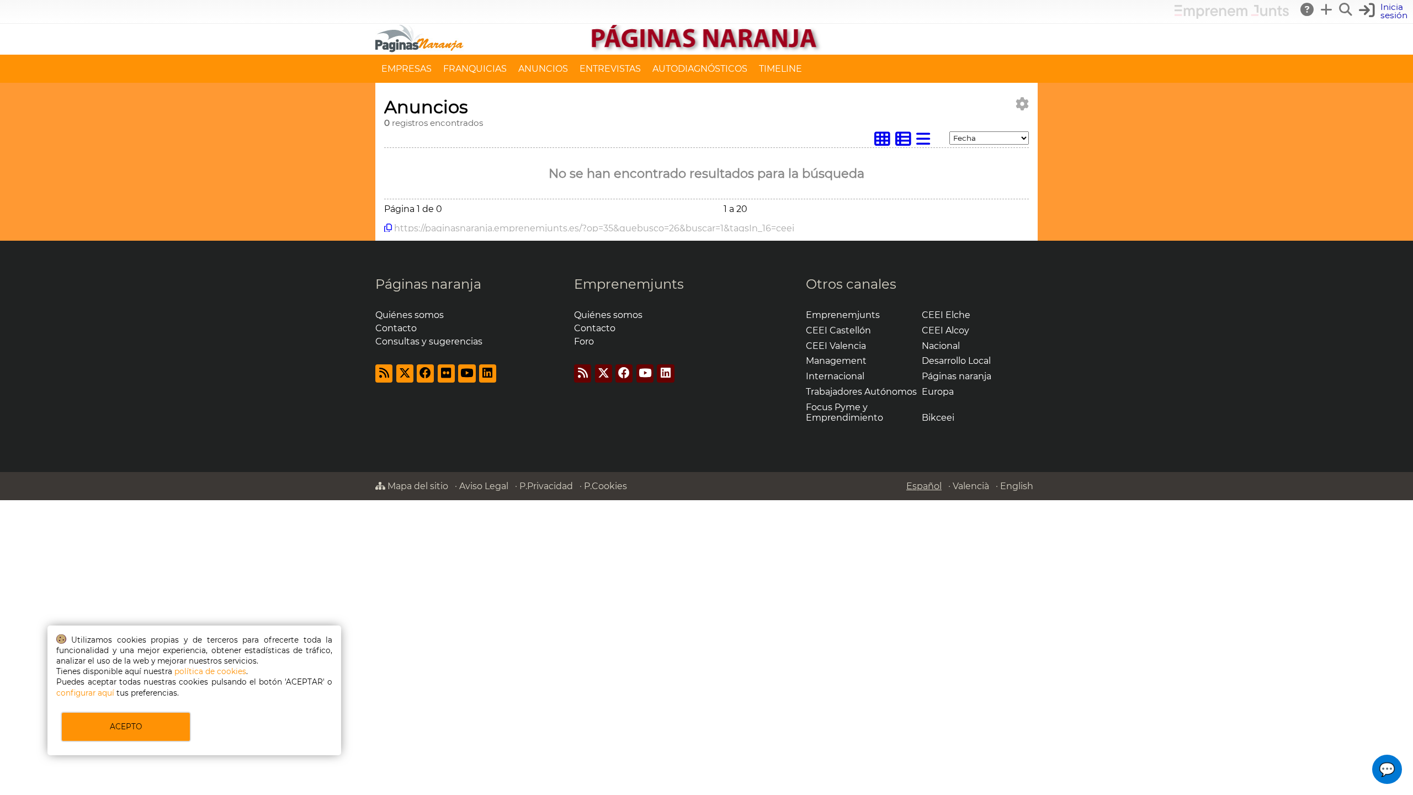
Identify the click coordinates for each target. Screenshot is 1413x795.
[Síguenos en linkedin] (487, 373)
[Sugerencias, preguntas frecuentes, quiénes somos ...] (1308, 9)
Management (836, 361)
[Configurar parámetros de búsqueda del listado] (1022, 104)
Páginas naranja (428, 284)
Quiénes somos (409, 315)
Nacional (941, 346)
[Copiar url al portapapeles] (388, 228)
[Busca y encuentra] (1346, 9)
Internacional (835, 376)
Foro (584, 341)
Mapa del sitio (416, 486)
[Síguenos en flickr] (446, 373)
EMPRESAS (406, 68)
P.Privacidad (546, 486)
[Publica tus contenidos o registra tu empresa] (1327, 9)
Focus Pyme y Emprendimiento (844, 412)
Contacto (396, 328)
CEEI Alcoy (945, 330)
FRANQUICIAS (475, 68)
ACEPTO (126, 726)
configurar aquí (85, 692)
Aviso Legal (483, 486)
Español (924, 486)
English (1016, 486)
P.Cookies (605, 486)
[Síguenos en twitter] (404, 373)
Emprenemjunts (629, 284)
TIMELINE (780, 68)
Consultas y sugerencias (428, 341)
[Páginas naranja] (706, 49)
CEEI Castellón (838, 330)
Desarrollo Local (956, 361)
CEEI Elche (946, 315)
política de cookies (210, 671)
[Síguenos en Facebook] (425, 373)
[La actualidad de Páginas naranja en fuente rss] (383, 373)
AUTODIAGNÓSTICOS (699, 68)
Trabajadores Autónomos (861, 391)
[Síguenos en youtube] (466, 373)
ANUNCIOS (543, 68)
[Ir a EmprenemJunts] (1232, 15)
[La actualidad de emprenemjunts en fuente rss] (582, 373)
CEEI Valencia (836, 346)
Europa (938, 391)
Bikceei (938, 417)
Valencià (971, 486)
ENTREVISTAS (610, 68)
